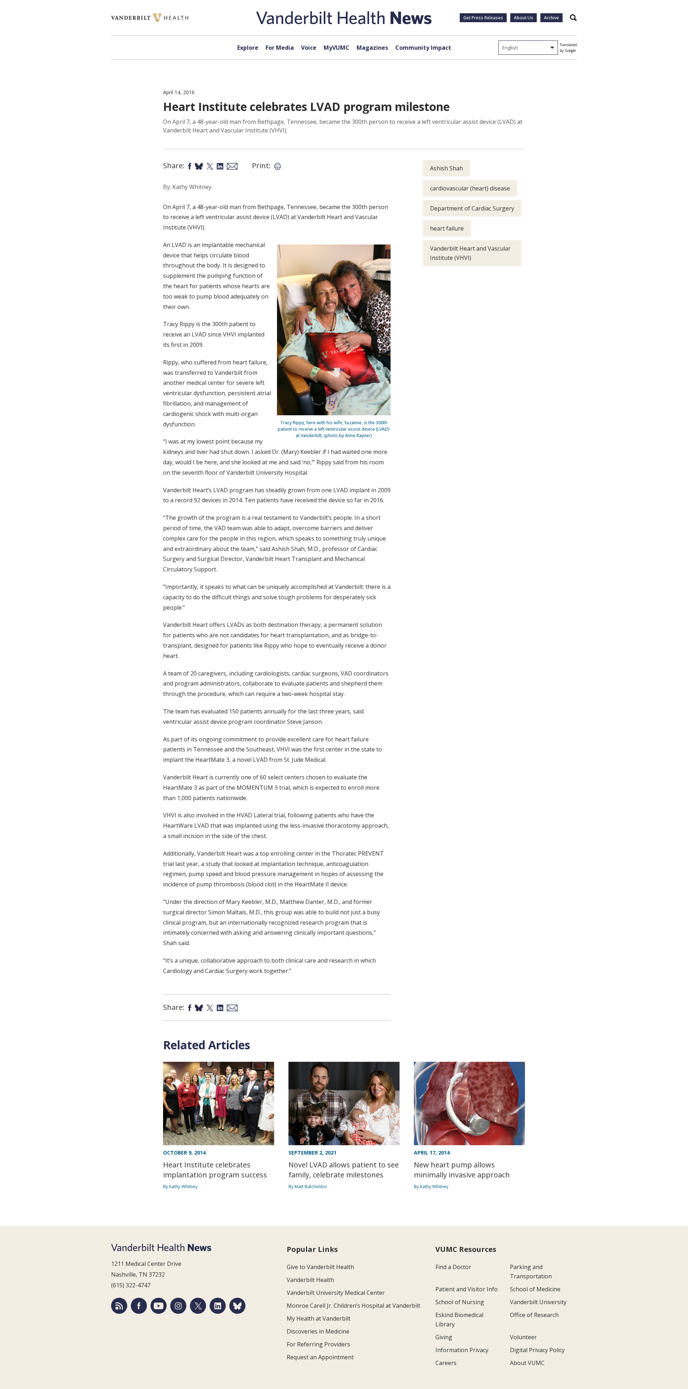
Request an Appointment (320, 1357)
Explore (247, 48)
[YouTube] (158, 1306)
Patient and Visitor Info (466, 1289)
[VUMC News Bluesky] (237, 1306)
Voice (308, 48)
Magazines (372, 48)
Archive (551, 18)
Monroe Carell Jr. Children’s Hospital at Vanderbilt (353, 1306)
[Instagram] (178, 1306)
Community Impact (423, 48)
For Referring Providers (318, 1344)
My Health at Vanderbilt (318, 1318)
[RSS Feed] (119, 1306)
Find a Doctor (453, 1267)
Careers (446, 1363)
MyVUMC (336, 48)
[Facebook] (139, 1306)
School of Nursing (459, 1302)
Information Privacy (461, 1350)
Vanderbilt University (538, 1302)
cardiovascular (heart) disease (470, 188)
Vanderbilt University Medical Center (336, 1293)
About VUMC (527, 1363)
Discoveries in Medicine (318, 1331)
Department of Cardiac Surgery (472, 208)
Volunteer (523, 1337)
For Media (280, 48)
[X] (198, 1306)
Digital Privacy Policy (537, 1350)
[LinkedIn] (218, 1306)
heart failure (447, 228)
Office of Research (534, 1315)
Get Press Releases (483, 18)
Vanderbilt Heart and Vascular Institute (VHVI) (470, 253)
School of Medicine (535, 1289)
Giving (443, 1337)
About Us (523, 18)
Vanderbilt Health (310, 1280)
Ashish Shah (446, 168)
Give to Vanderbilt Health (320, 1267)
